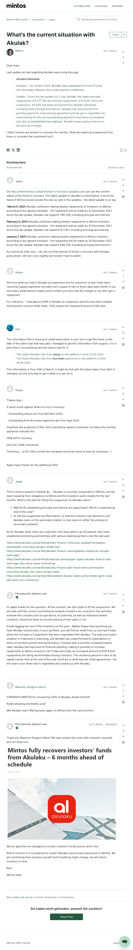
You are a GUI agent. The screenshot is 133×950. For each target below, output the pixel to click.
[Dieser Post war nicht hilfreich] (123, 63)
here (25, 742)
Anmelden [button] (117, 5)
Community (101, 5)
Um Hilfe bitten (82, 5)
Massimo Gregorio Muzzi (30, 687)
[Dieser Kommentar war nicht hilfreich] (123, 190)
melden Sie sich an (22, 897)
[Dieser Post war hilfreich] (123, 52)
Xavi (17, 329)
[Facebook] (8, 150)
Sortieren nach (116, 167)
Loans (52, 19)
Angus (19, 272)
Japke (19, 181)
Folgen (115, 34)
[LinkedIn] (18, 150)
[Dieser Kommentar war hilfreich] (123, 180)
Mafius (19, 50)
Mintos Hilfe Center (17, 19)
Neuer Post (66, 916)
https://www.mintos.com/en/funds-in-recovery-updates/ (45, 191)
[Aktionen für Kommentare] (123, 197)
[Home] (16, 6)
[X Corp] (13, 150)
